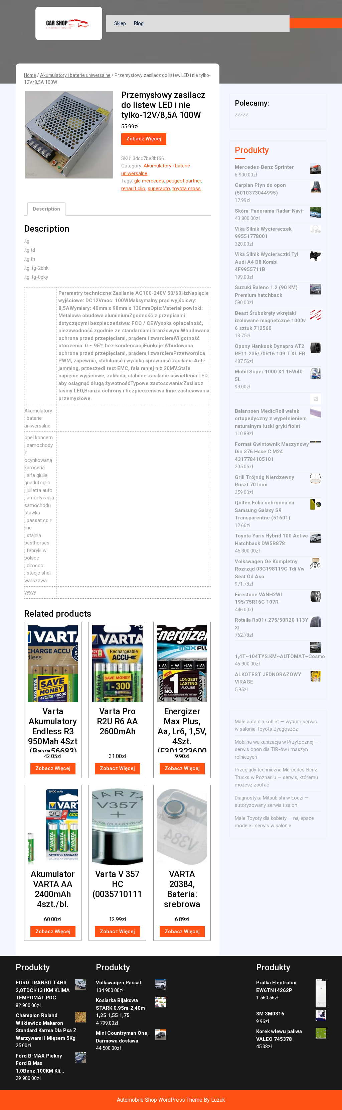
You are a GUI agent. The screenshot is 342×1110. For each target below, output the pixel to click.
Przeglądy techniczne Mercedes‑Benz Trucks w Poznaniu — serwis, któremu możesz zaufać (276, 777)
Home (30, 75)
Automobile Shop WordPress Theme (159, 1100)
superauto (159, 189)
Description (46, 209)
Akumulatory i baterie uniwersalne (75, 75)
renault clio (133, 189)
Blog (139, 23)
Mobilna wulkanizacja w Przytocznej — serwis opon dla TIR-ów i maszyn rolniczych (277, 749)
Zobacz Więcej (143, 139)
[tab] (46, 209)
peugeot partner (183, 181)
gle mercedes (149, 181)
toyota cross (186, 189)
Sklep (120, 23)
